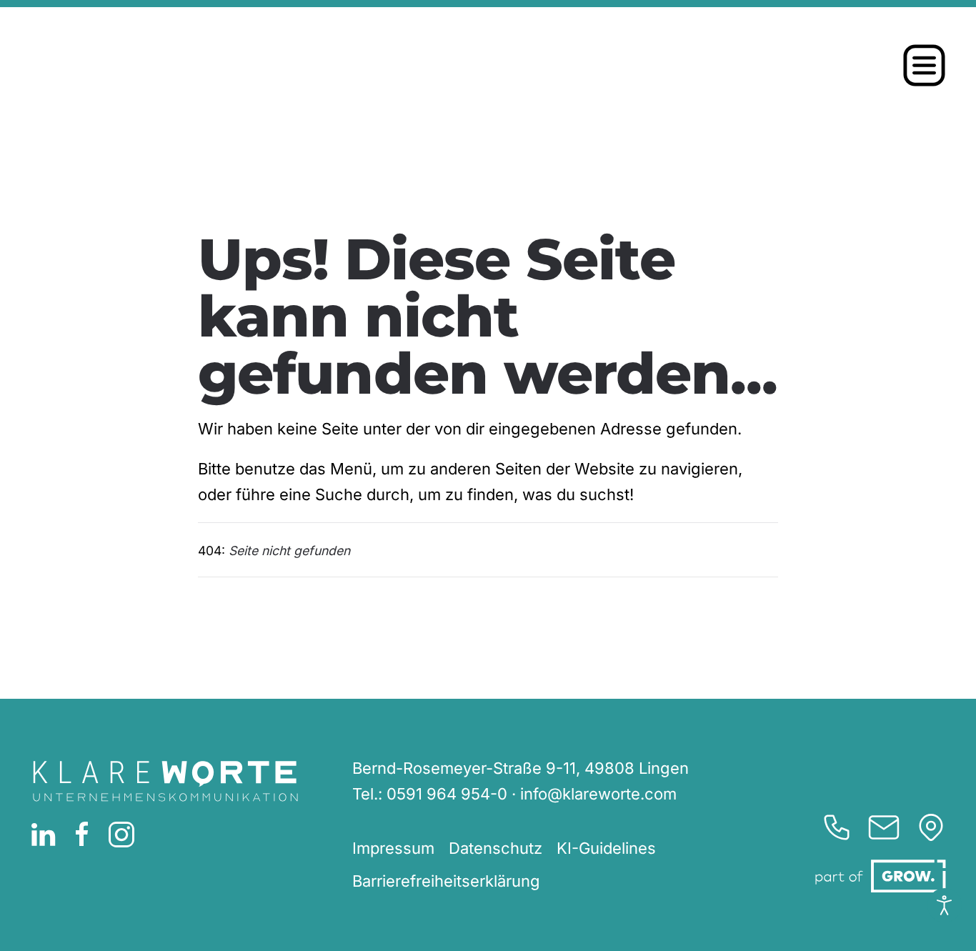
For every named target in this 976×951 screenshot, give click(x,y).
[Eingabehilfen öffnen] (944, 905)
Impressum (393, 848)
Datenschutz (495, 848)
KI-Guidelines (606, 848)
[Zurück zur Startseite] (191, 65)
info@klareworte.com (598, 794)
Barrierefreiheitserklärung (446, 881)
